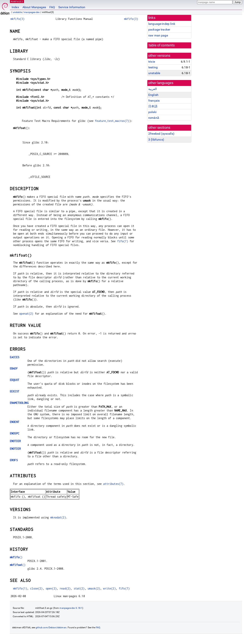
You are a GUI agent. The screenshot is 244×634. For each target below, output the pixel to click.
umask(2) (94, 588)
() (16, 557)
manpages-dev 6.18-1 (70, 608)
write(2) (109, 588)
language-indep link (161, 24)
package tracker (159, 29)
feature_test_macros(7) (112, 120)
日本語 (152, 106)
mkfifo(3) (17, 18)
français (154, 100)
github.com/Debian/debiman (51, 627)
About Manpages (34, 7)
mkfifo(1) (20, 588)
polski (152, 112)
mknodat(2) (58, 517)
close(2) (36, 588)
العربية (152, 89)
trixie (151, 61)
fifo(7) (122, 241)
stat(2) (79, 588)
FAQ (52, 7)
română (153, 118)
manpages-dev (32, 12)
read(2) (65, 588)
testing (153, 67)
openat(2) (26, 313)
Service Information (71, 7)
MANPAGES (17, 1)
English (153, 95)
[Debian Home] (5, 7)
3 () (156, 139)
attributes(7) (113, 483)
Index (15, 7)
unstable (17, 12)
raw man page (158, 35)
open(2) (51, 588)
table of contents (162, 45)
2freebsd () (161, 133)
